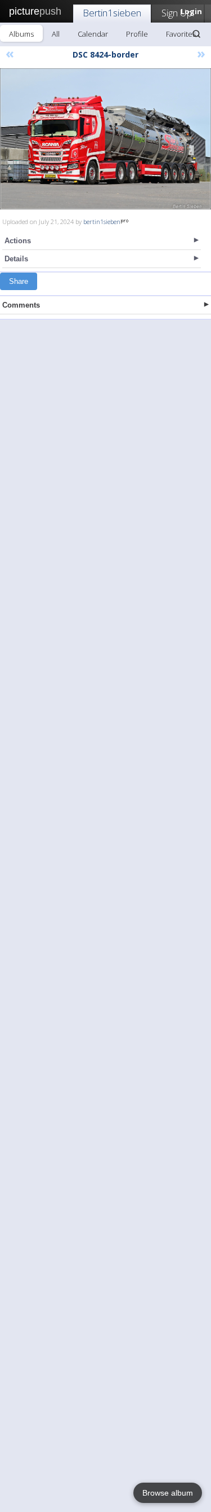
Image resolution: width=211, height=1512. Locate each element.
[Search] (196, 34)
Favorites (181, 34)
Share (18, 281)
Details (16, 259)
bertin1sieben (101, 221)
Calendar (93, 34)
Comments (21, 305)
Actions (18, 240)
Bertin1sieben (112, 12)
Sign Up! (177, 12)
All (56, 34)
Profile (137, 34)
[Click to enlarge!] (105, 138)
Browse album (167, 1492)
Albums (21, 34)
